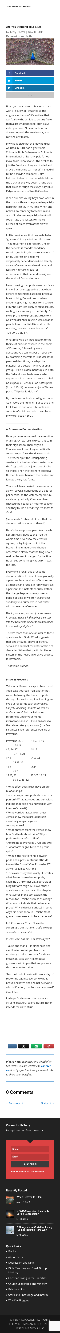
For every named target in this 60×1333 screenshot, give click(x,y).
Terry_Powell (17, 32)
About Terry (15, 1257)
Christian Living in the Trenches (27, 1278)
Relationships (16, 1289)
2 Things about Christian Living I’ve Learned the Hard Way (34, 1228)
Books (12, 1251)
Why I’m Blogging (18, 1300)
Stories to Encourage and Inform (28, 1295)
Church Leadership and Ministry (27, 1283)
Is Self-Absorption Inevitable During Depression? (32, 1212)
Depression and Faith (19, 36)
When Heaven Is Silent (29, 1197)
